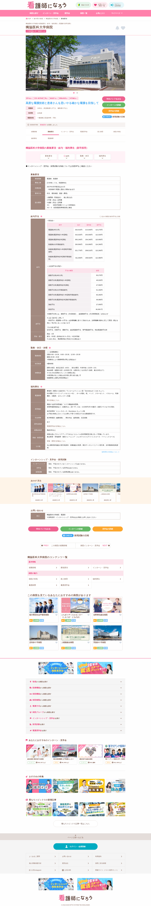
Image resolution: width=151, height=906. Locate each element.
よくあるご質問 (34, 856)
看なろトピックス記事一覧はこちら (75, 824)
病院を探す (34, 13)
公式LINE (67, 870)
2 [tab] (77, 93)
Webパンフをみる (114, 99)
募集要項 (43, 125)
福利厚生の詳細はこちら (110, 452)
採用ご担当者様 (100, 863)
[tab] (75, 682)
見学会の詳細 (113, 111)
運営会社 (65, 863)
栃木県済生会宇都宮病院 (39, 615)
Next (122, 63)
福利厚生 (102, 156)
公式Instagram (36, 870)
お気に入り (100, 13)
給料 (67, 156)
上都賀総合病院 (67, 642)
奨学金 (67, 13)
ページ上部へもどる (75, 837)
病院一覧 (83, 13)
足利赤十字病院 (35, 642)
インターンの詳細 (114, 105)
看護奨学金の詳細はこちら (56, 426)
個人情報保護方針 (35, 863)
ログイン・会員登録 (78, 846)
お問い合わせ (66, 856)
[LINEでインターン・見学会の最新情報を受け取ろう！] (117, 28)
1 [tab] (74, 93)
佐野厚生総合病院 (100, 615)
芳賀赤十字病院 (99, 642)
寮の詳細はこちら (53, 400)
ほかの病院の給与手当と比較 (111, 216)
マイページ (115, 13)
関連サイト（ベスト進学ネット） (107, 870)
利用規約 (98, 856)
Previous (28, 63)
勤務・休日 (84, 156)
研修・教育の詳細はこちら (56, 441)
